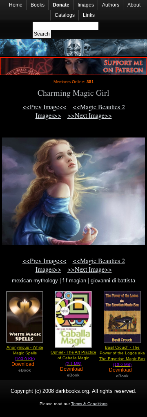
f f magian (74, 280)
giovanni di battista (113, 280)
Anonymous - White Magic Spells (25, 353)
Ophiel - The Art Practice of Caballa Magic (73, 358)
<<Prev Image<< (44, 106)
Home (15, 5)
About (133, 5)
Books (38, 5)
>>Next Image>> (89, 115)
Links (89, 15)
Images (86, 5)
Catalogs (65, 15)
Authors (110, 5)
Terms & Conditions (89, 403)
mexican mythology (35, 280)
